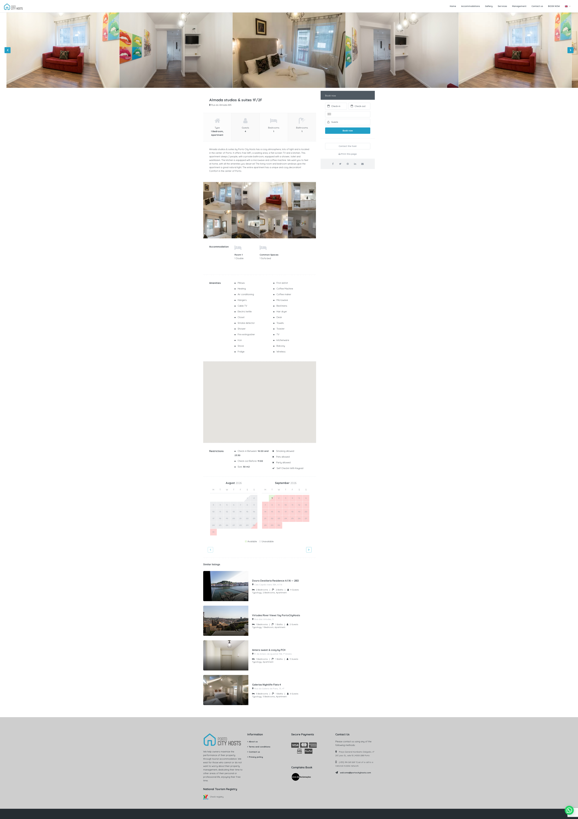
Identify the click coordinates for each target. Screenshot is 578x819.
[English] (568, 6)
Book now (348, 130)
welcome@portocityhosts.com (355, 772)
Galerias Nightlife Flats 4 (266, 684)
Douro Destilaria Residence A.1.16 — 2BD (275, 580)
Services (502, 6)
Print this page (348, 154)
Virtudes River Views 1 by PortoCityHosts (276, 615)
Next (570, 50)
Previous (8, 50)
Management (519, 6)
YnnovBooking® (341, 812)
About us (253, 741)
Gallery (489, 6)
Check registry (217, 796)
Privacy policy (256, 757)
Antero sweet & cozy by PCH (268, 649)
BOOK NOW (554, 6)
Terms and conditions (259, 746)
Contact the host (348, 146)
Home (453, 6)
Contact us (537, 6)
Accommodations (470, 6)
